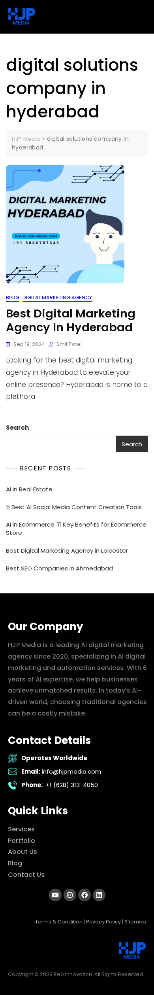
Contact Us (26, 874)
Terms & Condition (59, 921)
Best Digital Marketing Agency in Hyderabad (70, 320)
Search (17, 427)
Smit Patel (69, 344)
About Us (22, 851)
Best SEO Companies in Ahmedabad (59, 568)
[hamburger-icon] (137, 18)
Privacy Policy (103, 921)
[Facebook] (84, 895)
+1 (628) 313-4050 (72, 785)
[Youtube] (55, 895)
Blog (12, 297)
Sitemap (135, 921)
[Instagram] (70, 895)
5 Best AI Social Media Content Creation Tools (74, 507)
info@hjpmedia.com (71, 771)
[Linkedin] (99, 895)
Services (21, 829)
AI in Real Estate (29, 489)
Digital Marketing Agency (57, 297)
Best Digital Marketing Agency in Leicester (67, 550)
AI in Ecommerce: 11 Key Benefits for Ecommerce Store (76, 528)
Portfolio (21, 840)
